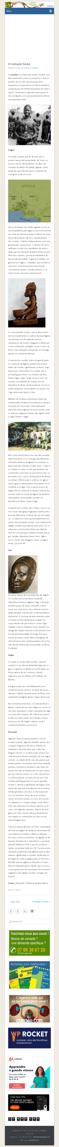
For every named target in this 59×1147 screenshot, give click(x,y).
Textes (18, 890)
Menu (9, 11)
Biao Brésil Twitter (18, 911)
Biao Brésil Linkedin (25, 911)
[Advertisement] (29, 36)
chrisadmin (34, 68)
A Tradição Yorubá (41, 902)
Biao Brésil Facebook (11, 911)
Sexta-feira (14, 902)
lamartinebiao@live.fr (41, 1137)
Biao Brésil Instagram (32, 911)
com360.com (34, 1140)
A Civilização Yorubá (19, 64)
